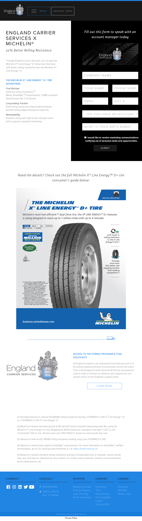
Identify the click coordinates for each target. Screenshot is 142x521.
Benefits (122, 490)
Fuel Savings (102, 493)
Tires (98, 490)
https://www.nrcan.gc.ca (85, 448)
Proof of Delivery (82, 497)
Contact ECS (102, 504)
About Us (123, 486)
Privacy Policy (71, 518)
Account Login (63, 11)
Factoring (101, 486)
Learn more (105, 386)
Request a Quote (82, 486)
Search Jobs (124, 493)
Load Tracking (80, 493)
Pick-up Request (81, 490)
